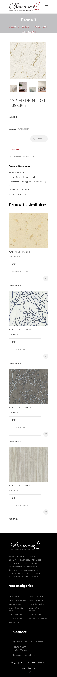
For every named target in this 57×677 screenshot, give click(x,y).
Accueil (12, 26)
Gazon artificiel (15, 618)
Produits (25, 26)
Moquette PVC (15, 604)
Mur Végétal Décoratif (38, 618)
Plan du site (14, 622)
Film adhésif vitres (37, 604)
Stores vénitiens (16, 614)
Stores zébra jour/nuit (34, 609)
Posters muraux (35, 596)
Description (14, 150)
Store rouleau (34, 614)
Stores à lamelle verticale (16, 609)
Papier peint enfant (17, 600)
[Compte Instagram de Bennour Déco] (31, 672)
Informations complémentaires (25, 157)
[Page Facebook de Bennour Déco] (26, 672)
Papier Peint (23, 129)
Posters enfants (35, 600)
